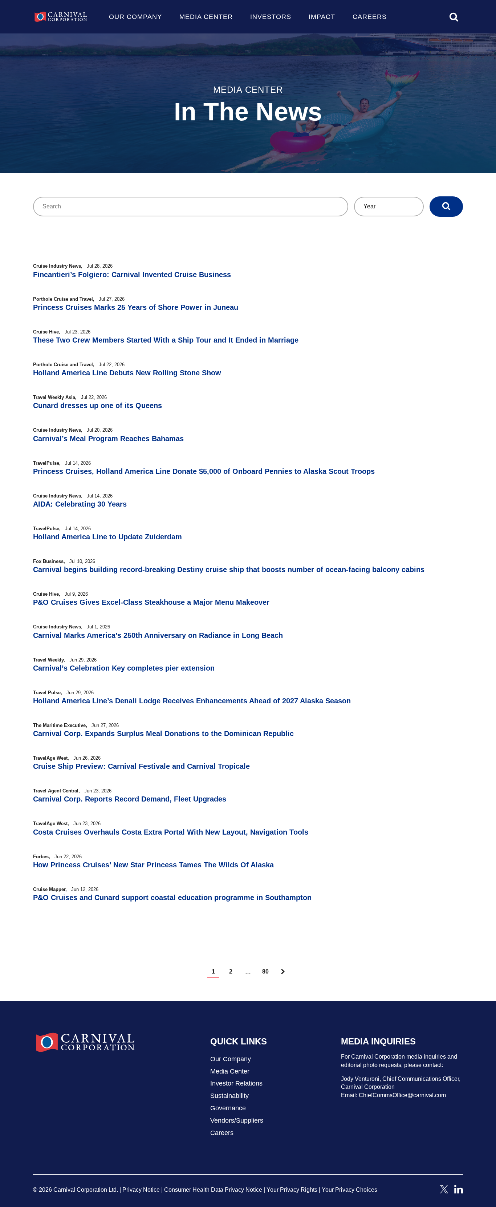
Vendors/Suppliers (236, 1120)
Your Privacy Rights (292, 1190)
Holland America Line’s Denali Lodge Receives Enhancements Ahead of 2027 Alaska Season (192, 701)
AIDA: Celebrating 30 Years (80, 504)
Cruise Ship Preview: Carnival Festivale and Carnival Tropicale (141, 766)
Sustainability (229, 1095)
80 (265, 971)
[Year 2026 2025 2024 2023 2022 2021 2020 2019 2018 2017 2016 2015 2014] (389, 206)
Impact (322, 16)
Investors (270, 16)
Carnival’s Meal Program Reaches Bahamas (108, 439)
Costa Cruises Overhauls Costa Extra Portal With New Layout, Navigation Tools (170, 832)
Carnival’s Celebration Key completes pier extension (124, 668)
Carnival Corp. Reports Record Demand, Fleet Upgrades (129, 799)
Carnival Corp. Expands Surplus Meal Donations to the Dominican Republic (163, 734)
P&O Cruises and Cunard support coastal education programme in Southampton (172, 898)
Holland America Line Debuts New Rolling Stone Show (127, 373)
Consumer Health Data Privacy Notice (213, 1190)
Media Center (206, 16)
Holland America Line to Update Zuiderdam (107, 537)
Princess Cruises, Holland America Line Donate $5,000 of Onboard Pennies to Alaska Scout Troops (204, 471)
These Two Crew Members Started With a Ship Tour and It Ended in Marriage (165, 340)
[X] (444, 1191)
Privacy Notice (141, 1190)
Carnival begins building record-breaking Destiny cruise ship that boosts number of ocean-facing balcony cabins (228, 569)
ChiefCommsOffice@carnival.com (402, 1095)
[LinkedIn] (458, 1191)
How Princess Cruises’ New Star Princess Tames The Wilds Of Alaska (153, 865)
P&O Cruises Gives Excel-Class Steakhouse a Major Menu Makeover (151, 602)
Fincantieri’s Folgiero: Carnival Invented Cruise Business (132, 275)
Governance (228, 1108)
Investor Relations (236, 1083)
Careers (370, 16)
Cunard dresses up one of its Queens (97, 405)
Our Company (135, 16)
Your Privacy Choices (349, 1190)
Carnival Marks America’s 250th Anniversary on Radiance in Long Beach (158, 635)
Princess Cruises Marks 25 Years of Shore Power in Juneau (135, 307)
